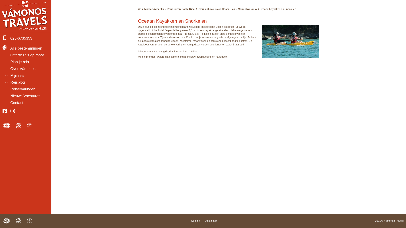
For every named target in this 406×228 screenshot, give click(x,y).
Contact (16, 103)
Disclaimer (211, 220)
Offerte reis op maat (27, 55)
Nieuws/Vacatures (25, 96)
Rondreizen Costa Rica (181, 9)
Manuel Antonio (247, 9)
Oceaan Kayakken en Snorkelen (278, 9)
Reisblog (17, 82)
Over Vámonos (23, 68)
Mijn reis (17, 75)
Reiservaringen (22, 89)
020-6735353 (21, 38)
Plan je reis (19, 62)
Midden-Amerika (154, 9)
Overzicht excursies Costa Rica (216, 9)
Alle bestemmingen (26, 48)
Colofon (195, 220)
